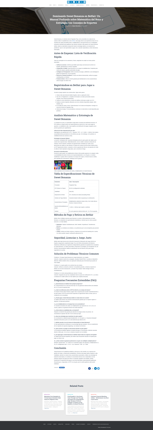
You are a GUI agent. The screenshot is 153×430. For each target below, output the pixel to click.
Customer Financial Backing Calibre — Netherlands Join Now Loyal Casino (100, 398)
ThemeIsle (109, 427)
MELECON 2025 (94, 5)
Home (50, 5)
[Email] (98, 368)
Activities (72, 5)
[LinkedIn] (95, 368)
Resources (60, 5)
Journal (87, 5)
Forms (73, 424)
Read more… (47, 408)
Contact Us (101, 5)
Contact (89, 424)
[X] (92, 368)
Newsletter (62, 367)
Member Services (80, 5)
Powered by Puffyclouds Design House (101, 424)
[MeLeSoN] (76, 2)
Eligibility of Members (80, 424)
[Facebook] (89, 368)
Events (66, 5)
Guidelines (67, 424)
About (54, 5)
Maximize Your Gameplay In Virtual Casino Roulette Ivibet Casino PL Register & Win (52, 398)
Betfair (73, 40)
